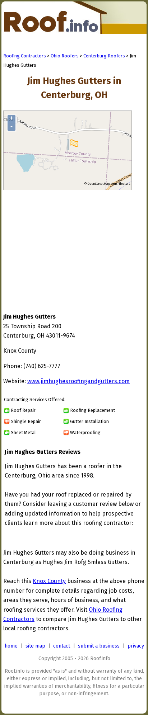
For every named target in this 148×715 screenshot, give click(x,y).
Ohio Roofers (65, 55)
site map (35, 646)
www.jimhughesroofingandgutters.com (78, 381)
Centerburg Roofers (104, 55)
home (11, 646)
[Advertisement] (63, 244)
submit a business (99, 646)
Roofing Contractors (24, 55)
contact (61, 646)
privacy (136, 646)
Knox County (49, 581)
